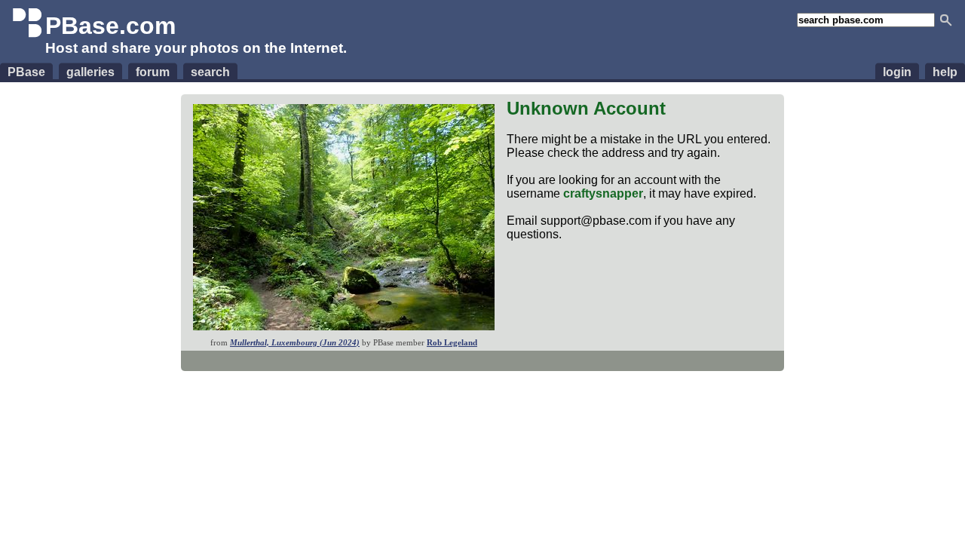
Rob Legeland (452, 342)
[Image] (344, 326)
